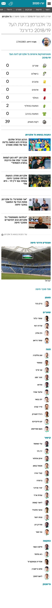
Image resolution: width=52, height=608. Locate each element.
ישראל (48, 281)
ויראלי (9, 10)
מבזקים (28, 10)
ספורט (18, 10)
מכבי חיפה (19, 17)
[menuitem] (39, 9)
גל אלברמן (6, 17)
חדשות (39, 10)
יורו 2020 (38, 3)
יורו (49, 17)
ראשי (48, 10)
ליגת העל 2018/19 (36, 17)
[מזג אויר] (11, 4)
